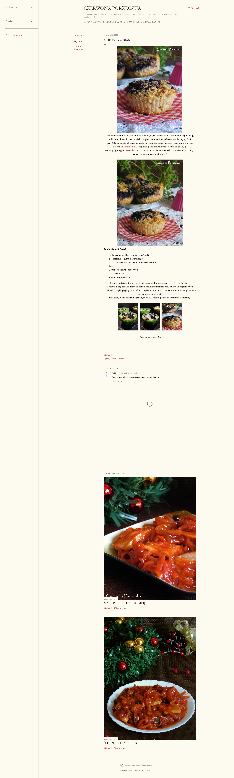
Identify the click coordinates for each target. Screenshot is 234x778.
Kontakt (157, 22)
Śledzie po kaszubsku (122, 743)
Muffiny (77, 46)
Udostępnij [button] (79, 35)
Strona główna (93, 22)
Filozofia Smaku (129, 146)
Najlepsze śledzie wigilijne (127, 603)
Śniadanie (78, 49)
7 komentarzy (119, 748)
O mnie (131, 22)
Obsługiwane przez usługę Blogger (138, 765)
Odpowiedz (117, 381)
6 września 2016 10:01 (129, 373)
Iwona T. (116, 373)
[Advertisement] (150, 447)
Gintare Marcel (146, 770)
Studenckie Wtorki (114, 22)
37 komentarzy (120, 608)
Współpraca (143, 22)
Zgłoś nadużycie (14, 35)
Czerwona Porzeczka (112, 8)
